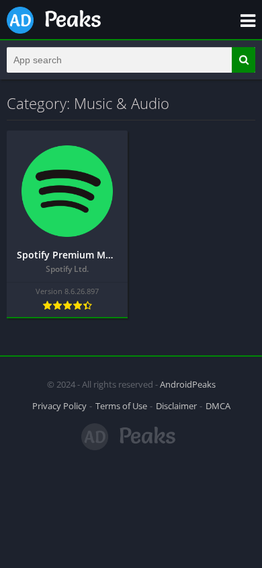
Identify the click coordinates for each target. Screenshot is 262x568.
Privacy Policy (59, 406)
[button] (243, 60)
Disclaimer (176, 406)
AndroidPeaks (188, 384)
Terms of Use (121, 406)
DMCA (218, 406)
